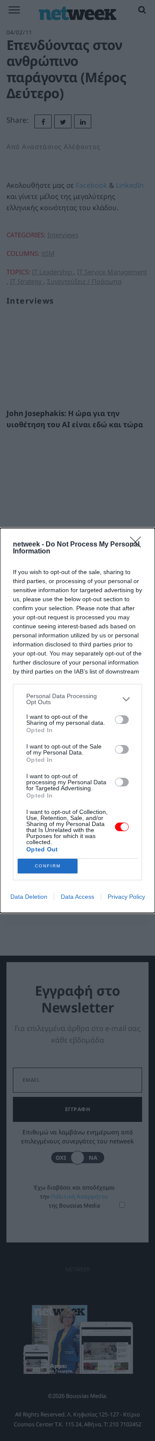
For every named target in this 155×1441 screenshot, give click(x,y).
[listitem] (77, 699)
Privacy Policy (126, 896)
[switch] (122, 719)
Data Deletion (28, 896)
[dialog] (77, 720)
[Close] (138, 545)
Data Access (77, 896)
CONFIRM (48, 865)
